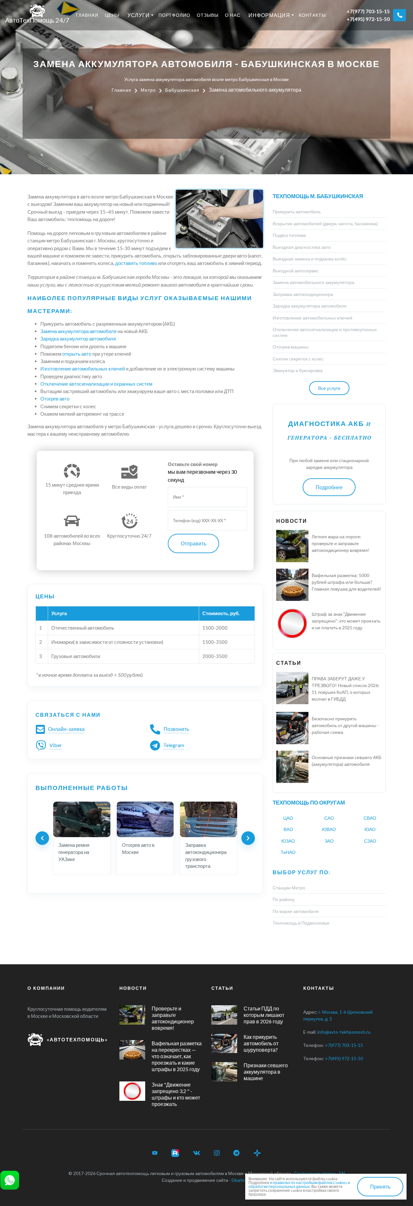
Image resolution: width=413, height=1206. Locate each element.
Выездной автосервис (295, 270)
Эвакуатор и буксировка (298, 370)
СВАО (370, 818)
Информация (269, 15)
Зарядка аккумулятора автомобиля (310, 306)
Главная (87, 15)
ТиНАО (288, 852)
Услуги (138, 15)
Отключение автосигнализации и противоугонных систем (325, 332)
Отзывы (207, 15)
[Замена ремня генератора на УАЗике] (81, 819)
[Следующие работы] (248, 838)
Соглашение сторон (315, 1173)
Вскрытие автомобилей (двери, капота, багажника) (325, 223)
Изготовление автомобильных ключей (82, 368)
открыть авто (76, 354)
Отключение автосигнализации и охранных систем (96, 384)
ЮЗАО (288, 841)
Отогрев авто (54, 398)
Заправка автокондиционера (303, 294)
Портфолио (174, 15)
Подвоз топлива (289, 235)
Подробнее (329, 487)
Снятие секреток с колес (298, 358)
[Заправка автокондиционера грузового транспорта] (208, 819)
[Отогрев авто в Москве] (145, 819)
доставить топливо (136, 263)
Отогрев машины (290, 347)
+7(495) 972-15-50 (368, 19)
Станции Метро (289, 887)
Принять (380, 1186)
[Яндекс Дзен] (257, 1153)
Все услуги (329, 388)
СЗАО (370, 841)
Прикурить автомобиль (297, 211)
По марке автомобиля (296, 911)
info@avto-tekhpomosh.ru (343, 1032)
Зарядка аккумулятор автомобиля (78, 338)
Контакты (312, 15)
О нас (232, 15)
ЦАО (288, 818)
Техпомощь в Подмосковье (301, 923)
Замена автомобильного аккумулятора (313, 282)
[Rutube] (175, 1153)
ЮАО (370, 829)
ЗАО (329, 841)
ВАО (288, 829)
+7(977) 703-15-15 (368, 11)
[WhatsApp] (9, 1179)
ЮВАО (329, 829)
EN (342, 1173)
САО (329, 818)
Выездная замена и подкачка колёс (310, 258)
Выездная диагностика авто (302, 247)
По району (284, 899)
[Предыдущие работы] (42, 838)
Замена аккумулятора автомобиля (78, 331)
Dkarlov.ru (242, 1180)
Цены (112, 15)
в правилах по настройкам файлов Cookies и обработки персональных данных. (299, 1184)
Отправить (193, 543)
